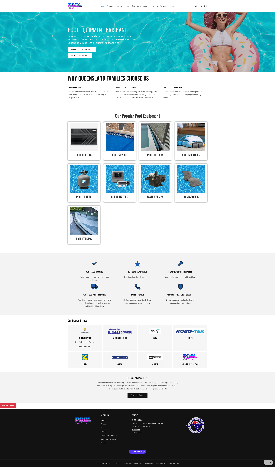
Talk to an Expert (137, 395)
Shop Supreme (84, 347)
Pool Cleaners (191, 155)
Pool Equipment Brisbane (113, 463)
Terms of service (161, 463)
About (103, 428)
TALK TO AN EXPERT (80, 55)
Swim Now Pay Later (108, 439)
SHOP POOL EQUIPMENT (81, 49)
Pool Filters (84, 197)
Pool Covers (119, 155)
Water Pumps (155, 197)
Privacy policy (128, 463)
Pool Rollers (155, 155)
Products (104, 424)
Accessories (191, 197)
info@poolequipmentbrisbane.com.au (147, 423)
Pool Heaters (84, 155)
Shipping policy (149, 463)
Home (103, 420)
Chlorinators (119, 197)
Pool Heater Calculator (109, 435)
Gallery (103, 431)
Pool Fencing (84, 239)
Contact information (173, 463)
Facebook (136, 429)
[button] (110, 6)
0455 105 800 (137, 420)
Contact (103, 443)
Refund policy (138, 463)
